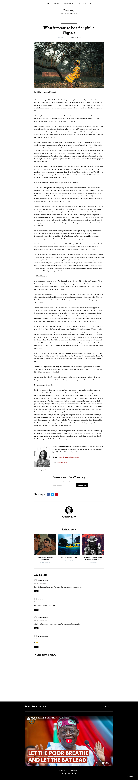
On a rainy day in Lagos (69, 557)
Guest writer (76, 37)
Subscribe (82, 485)
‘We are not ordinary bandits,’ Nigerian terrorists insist (93, 558)
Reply (36, 591)
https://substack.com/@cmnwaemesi (68, 457)
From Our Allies (66, 23)
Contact (57, 3)
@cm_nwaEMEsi (62, 462)
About (49, 3)
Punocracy (69, 10)
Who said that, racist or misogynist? (45, 558)
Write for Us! (82, 3)
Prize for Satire (68, 3)
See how (107, 706)
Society (74, 23)
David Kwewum (49, 470)
